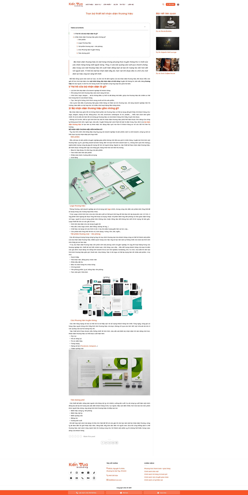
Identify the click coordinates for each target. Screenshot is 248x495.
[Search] (163, 4)
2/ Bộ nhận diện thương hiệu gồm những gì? (90, 37)
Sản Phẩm (107, 4)
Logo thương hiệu (84, 43)
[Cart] (178, 4)
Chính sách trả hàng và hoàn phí (155, 474)
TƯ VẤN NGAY (170, 4)
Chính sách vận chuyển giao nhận (156, 477)
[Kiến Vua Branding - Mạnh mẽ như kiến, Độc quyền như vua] (76, 4)
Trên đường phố (84, 53)
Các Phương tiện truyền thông (89, 50)
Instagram (92, 346)
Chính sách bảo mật (151, 471)
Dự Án (116, 4)
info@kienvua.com (114, 480)
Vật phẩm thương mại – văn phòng (90, 46)
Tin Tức (122, 4)
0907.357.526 (113, 475)
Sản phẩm (82, 39)
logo (109, 209)
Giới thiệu (89, 4)
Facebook (84, 346)
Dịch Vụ (98, 4)
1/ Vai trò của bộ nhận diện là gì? (86, 33)
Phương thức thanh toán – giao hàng (157, 468)
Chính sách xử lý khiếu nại (153, 480)
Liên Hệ (130, 4)
